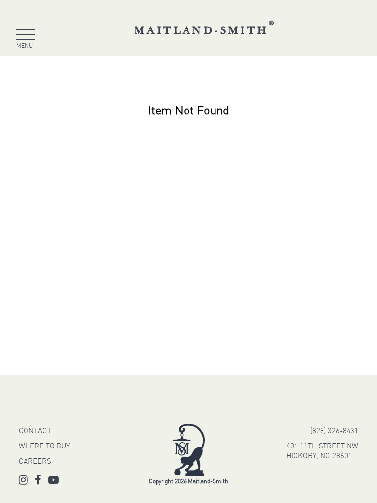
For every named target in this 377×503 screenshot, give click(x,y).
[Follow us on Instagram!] (23, 482)
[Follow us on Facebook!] (38, 482)
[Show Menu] (24, 36)
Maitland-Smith (205, 30)
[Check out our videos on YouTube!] (53, 482)
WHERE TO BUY (44, 446)
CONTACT (35, 431)
